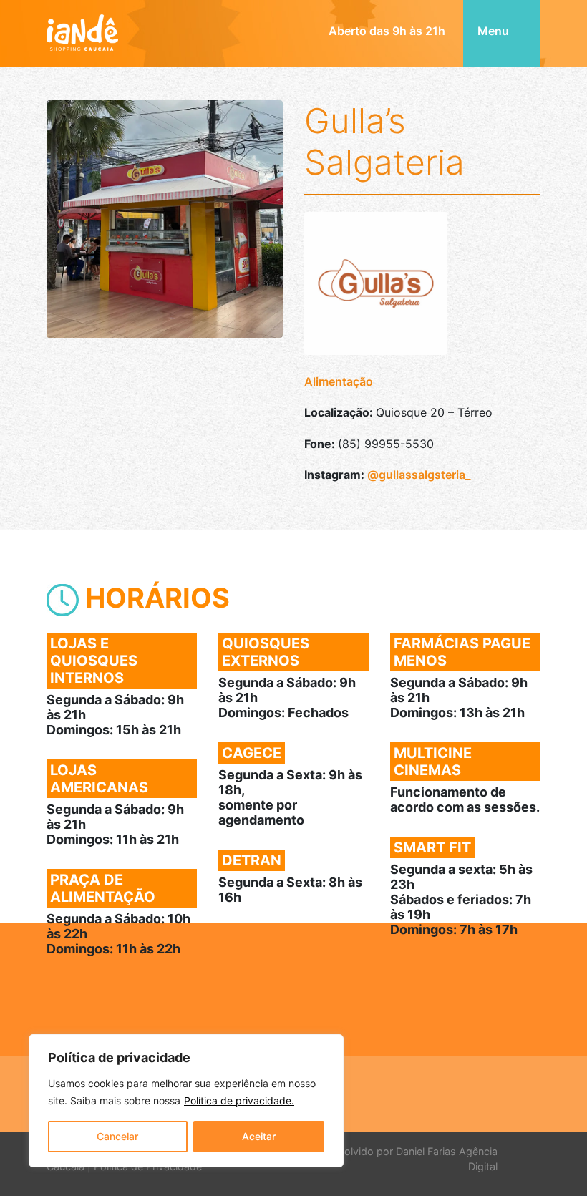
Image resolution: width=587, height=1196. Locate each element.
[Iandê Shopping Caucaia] (82, 23)
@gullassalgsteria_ (418, 474)
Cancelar (117, 1136)
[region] (186, 1100)
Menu (494, 31)
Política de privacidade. (239, 1100)
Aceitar (259, 1136)
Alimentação (338, 381)
